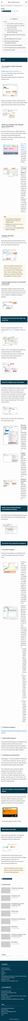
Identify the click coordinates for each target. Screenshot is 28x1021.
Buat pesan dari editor (9, 50)
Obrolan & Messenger (13, 71)
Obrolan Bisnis (4, 1010)
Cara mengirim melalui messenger (15, 23)
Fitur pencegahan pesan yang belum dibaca (15, 47)
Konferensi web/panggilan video (8, 992)
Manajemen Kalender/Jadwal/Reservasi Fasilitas (12, 999)
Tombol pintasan (10, 227)
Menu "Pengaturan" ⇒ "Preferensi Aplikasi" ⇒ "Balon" (23, 147)
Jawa (2, 1014)
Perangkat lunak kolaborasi (7, 1008)
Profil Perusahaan (5, 968)
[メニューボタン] (2, 2)
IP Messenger (4, 1013)
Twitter (2, 974)
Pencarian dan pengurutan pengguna (13, 45)
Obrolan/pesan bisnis (7, 11)
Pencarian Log (12, 329)
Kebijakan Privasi (5, 979)
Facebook (3, 972)
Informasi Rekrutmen (6, 969)
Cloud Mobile (4, 994)
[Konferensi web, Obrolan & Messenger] (14, 2)
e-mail (2, 971)
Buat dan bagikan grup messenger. (12, 38)
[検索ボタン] (26, 2)
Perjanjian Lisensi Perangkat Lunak (9, 980)
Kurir (5, 21)
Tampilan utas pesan (12, 29)
